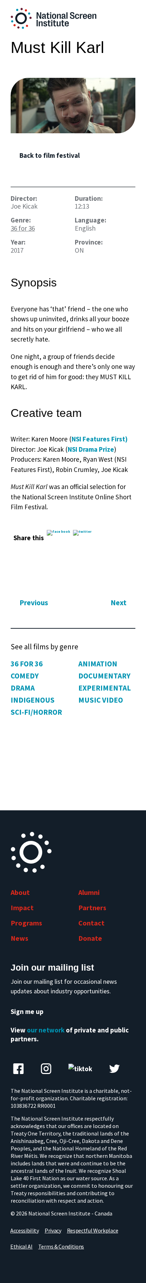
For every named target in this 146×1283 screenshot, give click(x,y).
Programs (26, 922)
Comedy (25, 676)
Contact (91, 922)
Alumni (89, 892)
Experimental (104, 688)
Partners (92, 907)
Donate (90, 938)
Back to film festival (49, 155)
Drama (23, 688)
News (19, 938)
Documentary (104, 676)
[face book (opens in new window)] (18, 1069)
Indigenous (33, 700)
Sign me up (27, 1011)
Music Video (100, 700)
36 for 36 (23, 228)
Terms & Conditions (61, 1246)
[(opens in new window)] (73, 105)
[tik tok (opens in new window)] (80, 1069)
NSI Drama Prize (91, 449)
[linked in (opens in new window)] (46, 1069)
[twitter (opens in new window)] (114, 1069)
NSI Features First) (100, 439)
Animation (97, 664)
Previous (33, 603)
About (20, 892)
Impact (22, 907)
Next (119, 603)
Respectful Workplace (92, 1230)
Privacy (53, 1230)
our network (45, 1030)
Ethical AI (21, 1246)
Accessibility (24, 1230)
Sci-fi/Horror (36, 712)
